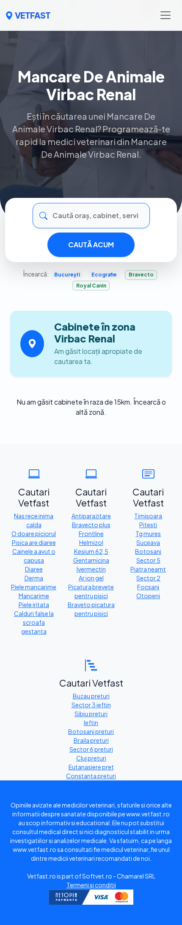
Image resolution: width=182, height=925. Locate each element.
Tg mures (148, 533)
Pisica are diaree (34, 542)
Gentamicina (91, 560)
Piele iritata (34, 604)
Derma (34, 578)
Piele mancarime (33, 587)
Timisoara (148, 516)
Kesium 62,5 (91, 551)
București (67, 274)
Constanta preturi (91, 776)
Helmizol (91, 542)
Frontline (91, 533)
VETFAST (32, 15)
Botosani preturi (91, 731)
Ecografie (104, 274)
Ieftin (91, 722)
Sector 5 (148, 560)
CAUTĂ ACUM (91, 244)
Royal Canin (91, 285)
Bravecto (141, 274)
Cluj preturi (91, 758)
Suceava (148, 542)
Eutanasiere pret (91, 767)
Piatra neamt (148, 569)
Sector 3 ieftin (91, 705)
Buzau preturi (91, 696)
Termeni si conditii (91, 885)
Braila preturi (91, 740)
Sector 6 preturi (91, 749)
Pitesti (148, 524)
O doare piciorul (33, 533)
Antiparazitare (91, 516)
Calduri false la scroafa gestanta (34, 622)
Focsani (148, 587)
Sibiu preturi (91, 713)
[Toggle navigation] (165, 15)
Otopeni (148, 595)
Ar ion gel (91, 578)
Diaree (34, 569)
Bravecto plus (91, 524)
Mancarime (34, 595)
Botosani (148, 551)
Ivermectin (91, 569)
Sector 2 (148, 578)
